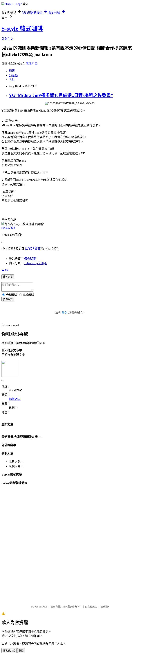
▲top (4, 269)
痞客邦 (29, 248)
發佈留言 (7, 299)
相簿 (12, 70)
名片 (12, 79)
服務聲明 (105, 606)
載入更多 (7, 276)
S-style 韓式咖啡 (22, 28)
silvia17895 (8, 227)
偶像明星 (31, 63)
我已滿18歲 (9, 650)
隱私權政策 (91, 606)
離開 (21, 650)
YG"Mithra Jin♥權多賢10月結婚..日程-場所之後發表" (61, 95)
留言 (38, 248)
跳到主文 (7, 38)
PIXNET (43, 606)
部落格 (13, 75)
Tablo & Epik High (35, 263)
